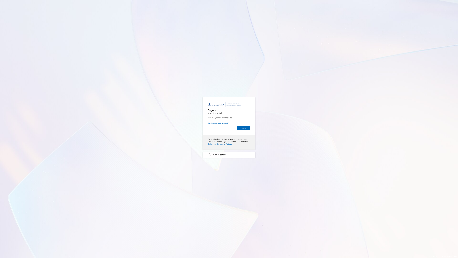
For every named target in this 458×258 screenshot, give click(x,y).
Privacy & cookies (446, 256)
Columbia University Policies (220, 144)
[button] (229, 155)
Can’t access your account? (218, 123)
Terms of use (433, 256)
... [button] (455, 256)
